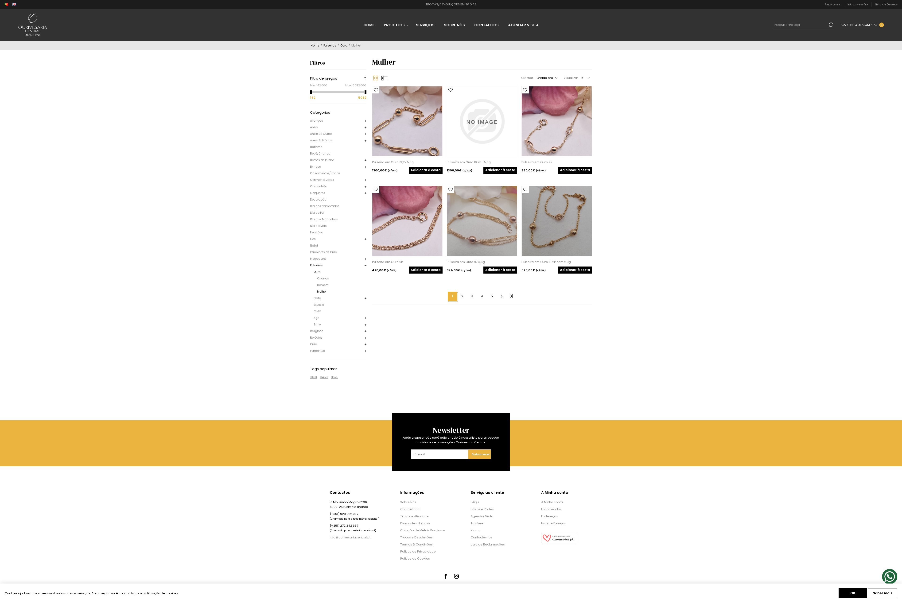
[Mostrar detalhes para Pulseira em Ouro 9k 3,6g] (482, 221)
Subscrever (481, 454)
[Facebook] (445, 576)
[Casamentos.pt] (559, 542)
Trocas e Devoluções (416, 537)
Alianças (316, 121)
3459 (324, 377)
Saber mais (882, 593)
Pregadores (318, 259)
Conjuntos (317, 193)
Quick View (375, 96)
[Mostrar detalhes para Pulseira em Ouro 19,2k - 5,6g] (482, 121)
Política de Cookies (415, 558)
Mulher (322, 292)
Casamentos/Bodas (325, 173)
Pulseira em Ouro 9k (536, 162)
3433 (313, 377)
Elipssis (319, 305)
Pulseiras (316, 265)
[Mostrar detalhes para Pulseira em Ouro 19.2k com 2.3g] (557, 221)
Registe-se (832, 4)
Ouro (317, 272)
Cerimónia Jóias (322, 180)
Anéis (314, 127)
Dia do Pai (317, 213)
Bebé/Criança (320, 153)
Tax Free (477, 523)
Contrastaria (410, 509)
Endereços (549, 516)
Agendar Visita (482, 516)
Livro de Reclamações (488, 544)
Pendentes (317, 351)
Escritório (316, 232)
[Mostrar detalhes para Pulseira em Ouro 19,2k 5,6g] (407, 121)
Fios (313, 239)
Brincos (315, 167)
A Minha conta (552, 502)
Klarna (476, 530)
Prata (317, 298)
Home (315, 45)
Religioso (316, 331)
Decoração (318, 199)
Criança (323, 278)
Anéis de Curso (321, 134)
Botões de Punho (322, 160)
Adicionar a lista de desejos (375, 89)
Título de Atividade (414, 516)
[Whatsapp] (889, 576)
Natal (314, 245)
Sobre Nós (408, 502)
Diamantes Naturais (415, 523)
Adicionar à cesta (426, 170)
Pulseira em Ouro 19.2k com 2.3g (546, 262)
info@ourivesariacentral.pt (350, 537)
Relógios (316, 338)
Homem (323, 285)
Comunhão (318, 186)
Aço (316, 318)
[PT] (6, 4)
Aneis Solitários (321, 140)
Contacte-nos (481, 537)
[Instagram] (456, 576)
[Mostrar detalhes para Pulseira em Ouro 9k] (557, 121)
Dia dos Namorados (324, 206)
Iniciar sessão (858, 4)
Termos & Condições (416, 544)
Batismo (316, 147)
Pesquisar (830, 25)
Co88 (318, 311)
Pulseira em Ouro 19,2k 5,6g (393, 162)
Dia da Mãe (318, 226)
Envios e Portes (482, 509)
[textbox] (800, 25)
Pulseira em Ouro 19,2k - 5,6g (469, 162)
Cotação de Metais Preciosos (423, 530)
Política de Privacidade (418, 551)
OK (852, 593)
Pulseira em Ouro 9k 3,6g (466, 262)
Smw (317, 324)
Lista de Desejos (553, 523)
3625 (334, 377)
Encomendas (551, 509)
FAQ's (475, 502)
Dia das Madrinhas (324, 219)
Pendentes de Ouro (323, 252)
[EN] (14, 4)
